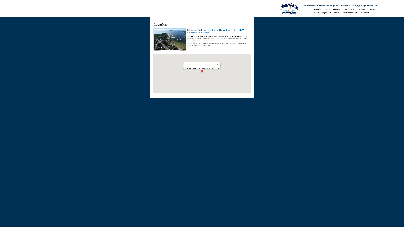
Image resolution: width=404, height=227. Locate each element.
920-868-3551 (347, 6)
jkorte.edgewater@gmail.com (367, 6)
